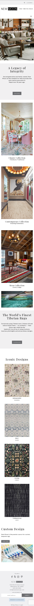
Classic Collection (17, 158)
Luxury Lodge (17, 287)
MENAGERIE (17, 398)
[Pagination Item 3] (30, 28)
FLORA (17, 478)
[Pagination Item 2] (30, 25)
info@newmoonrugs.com (17, 589)
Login (21, 605)
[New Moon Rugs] (17, 9)
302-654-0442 (17, 588)
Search (24, 3)
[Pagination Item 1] (30, 23)
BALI (17, 438)
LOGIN (30, 2)
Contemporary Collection (17, 221)
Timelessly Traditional (17, 159)
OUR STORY (17, 93)
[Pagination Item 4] (30, 30)
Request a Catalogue (17, 599)
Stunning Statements (17, 223)
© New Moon (15, 605)
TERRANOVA (17, 518)
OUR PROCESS (17, 342)
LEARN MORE (5, 541)
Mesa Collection (16, 285)
